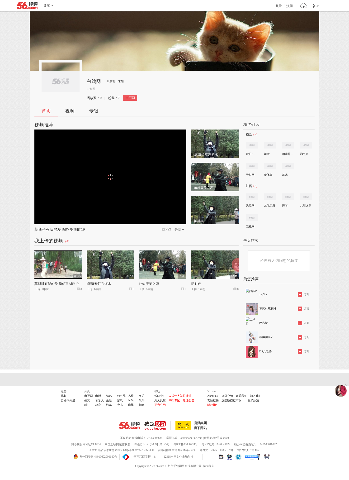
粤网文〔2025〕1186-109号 (216, 450)
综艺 (109, 396)
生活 (109, 400)
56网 (129, 425)
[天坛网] (252, 166)
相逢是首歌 (287, 154)
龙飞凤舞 (269, 205)
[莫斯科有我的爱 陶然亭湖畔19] (58, 252)
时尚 (131, 400)
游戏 (120, 400)
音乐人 (99, 400)
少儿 (120, 405)
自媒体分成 (68, 400)
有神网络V (266, 337)
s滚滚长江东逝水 (99, 284)
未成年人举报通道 (180, 396)
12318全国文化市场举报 (178, 456)
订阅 (132, 97)
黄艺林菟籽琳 (267, 308)
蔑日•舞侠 (251, 154)
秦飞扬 (268, 175)
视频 (70, 111)
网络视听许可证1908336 (86, 444)
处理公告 (188, 400)
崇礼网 (250, 226)
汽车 (109, 405)
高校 (131, 396)
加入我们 (255, 396)
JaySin (263, 294)
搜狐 (192, 425)
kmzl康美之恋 (149, 284)
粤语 (142, 396)
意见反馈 (160, 400)
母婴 (131, 405)
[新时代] (215, 198)
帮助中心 (160, 396)
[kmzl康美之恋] (215, 165)
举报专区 (174, 400)
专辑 (94, 111)
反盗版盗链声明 (231, 400)
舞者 (267, 154)
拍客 (142, 405)
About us (212, 396)
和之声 (304, 154)
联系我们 (241, 396)
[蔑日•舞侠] (252, 145)
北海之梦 (305, 205)
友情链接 (213, 400)
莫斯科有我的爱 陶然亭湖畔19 (59, 229)
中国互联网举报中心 (143, 456)
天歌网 (250, 205)
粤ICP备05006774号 (185, 444)
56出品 (121, 396)
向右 (235, 265)
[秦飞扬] (270, 166)
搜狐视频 (157, 425)
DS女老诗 (265, 351)
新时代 (196, 284)
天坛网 (250, 175)
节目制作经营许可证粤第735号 (176, 450)
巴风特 (263, 323)
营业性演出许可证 (248, 450)
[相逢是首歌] (288, 145)
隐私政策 (253, 400)
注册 (289, 6)
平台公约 (160, 405)
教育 (98, 405)
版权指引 (213, 405)
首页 (46, 111)
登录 (278, 6)
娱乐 (142, 400)
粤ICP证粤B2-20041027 (216, 444)
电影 (98, 396)
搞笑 (87, 400)
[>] (303, 6)
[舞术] (288, 166)
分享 (177, 229)
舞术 (285, 175)
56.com (27, 6)
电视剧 (88, 396)
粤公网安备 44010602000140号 (98, 456)
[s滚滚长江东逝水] (215, 131)
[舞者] (270, 145)
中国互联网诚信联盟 (117, 444)
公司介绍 (227, 396)
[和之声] (306, 145)
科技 (87, 405)
